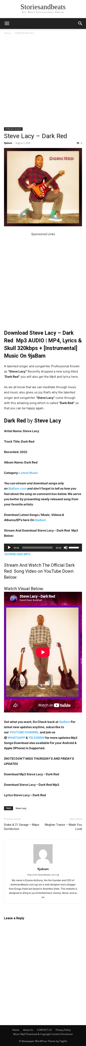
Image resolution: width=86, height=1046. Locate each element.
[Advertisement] (43, 82)
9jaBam (40, 520)
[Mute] (66, 548)
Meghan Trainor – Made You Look (63, 827)
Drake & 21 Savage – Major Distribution (21, 827)
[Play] (9, 548)
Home (7, 33)
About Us (28, 1030)
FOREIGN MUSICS (24, 33)
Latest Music (28, 473)
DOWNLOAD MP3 (17, 554)
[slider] (74, 547)
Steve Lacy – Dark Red (35, 136)
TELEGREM (36, 738)
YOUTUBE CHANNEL (24, 732)
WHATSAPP (16, 738)
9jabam (8, 142)
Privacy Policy (63, 1030)
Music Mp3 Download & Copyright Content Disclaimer (43, 1034)
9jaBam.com (17, 488)
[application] (43, 548)
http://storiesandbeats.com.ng (43, 874)
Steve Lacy (21, 808)
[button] (6, 23)
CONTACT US (44, 1030)
